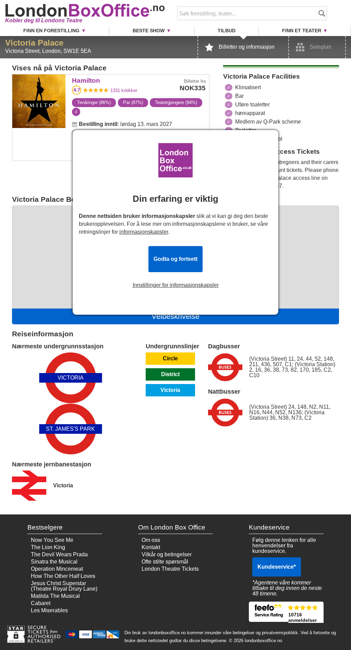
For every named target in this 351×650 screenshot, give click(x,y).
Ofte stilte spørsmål (165, 562)
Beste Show (149, 30)
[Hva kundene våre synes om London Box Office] (286, 612)
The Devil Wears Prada (59, 554)
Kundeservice (276, 567)
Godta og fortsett (175, 259)
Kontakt (151, 547)
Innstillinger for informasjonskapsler (176, 285)
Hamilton (39, 79)
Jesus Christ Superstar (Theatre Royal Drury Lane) (64, 586)
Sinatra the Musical (54, 562)
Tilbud (226, 30)
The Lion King (48, 547)
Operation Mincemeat (57, 569)
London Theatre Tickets (170, 569)
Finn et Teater (301, 30)
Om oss (151, 540)
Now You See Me (52, 540)
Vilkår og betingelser (167, 554)
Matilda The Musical (55, 596)
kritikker (123, 90)
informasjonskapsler (143, 232)
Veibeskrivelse (175, 316)
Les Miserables (49, 610)
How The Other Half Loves (63, 576)
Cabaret (40, 603)
